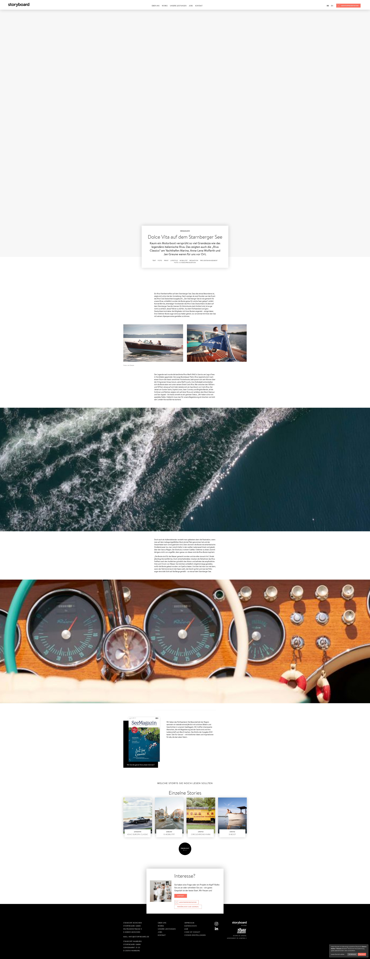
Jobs (191, 6)
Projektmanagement (209, 260)
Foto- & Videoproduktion (185, 262)
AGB (186, 929)
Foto (160, 260)
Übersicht (185, 848)
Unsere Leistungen (178, 6)
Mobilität (184, 260)
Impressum (189, 923)
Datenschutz (190, 926)
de (328, 6)
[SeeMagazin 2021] (140, 742)
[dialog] (349, 951)
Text (154, 260)
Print (166, 260)
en (332, 6)
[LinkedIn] (216, 928)
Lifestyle (174, 260)
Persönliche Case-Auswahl (188, 907)
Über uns (156, 6)
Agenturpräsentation (350, 5)
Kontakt (199, 6)
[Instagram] (216, 923)
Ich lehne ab (352, 954)
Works (165, 6)
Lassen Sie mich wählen (337, 954)
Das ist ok (362, 954)
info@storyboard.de (139, 937)
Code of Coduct (192, 932)
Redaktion (194, 260)
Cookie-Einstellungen (195, 935)
